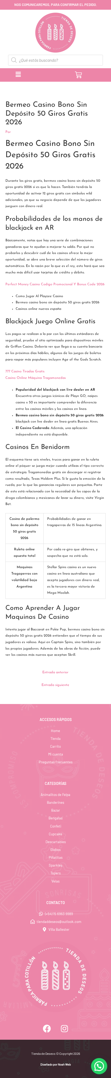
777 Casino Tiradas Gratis (24, 371)
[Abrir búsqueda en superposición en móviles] (55, 60)
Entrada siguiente (55, 685)
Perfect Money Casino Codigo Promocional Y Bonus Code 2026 (55, 284)
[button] (40, 74)
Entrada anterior (55, 672)
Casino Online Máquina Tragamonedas (35, 378)
